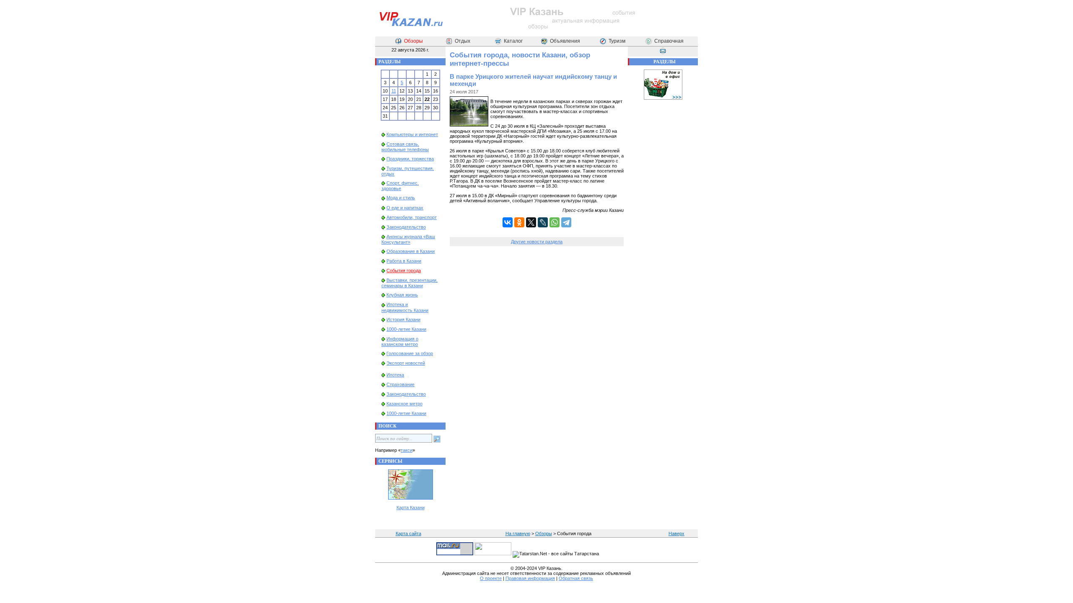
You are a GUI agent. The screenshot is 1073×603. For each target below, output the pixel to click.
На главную (517, 533)
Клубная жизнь (402, 294)
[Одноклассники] (519, 222)
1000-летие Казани (406, 329)
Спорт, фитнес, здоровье (400, 185)
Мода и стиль (400, 197)
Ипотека (395, 374)
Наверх (676, 533)
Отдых (462, 41)
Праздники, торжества (410, 158)
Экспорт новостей (405, 363)
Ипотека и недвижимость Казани (404, 307)
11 (393, 90)
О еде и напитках (404, 207)
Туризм (617, 41)
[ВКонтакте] (508, 222)
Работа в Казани (403, 260)
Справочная (669, 41)
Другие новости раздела (536, 241)
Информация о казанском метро (399, 341)
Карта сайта (408, 533)
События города (403, 270)
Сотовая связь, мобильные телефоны (405, 147)
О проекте (491, 578)
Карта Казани (411, 507)
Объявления (565, 41)
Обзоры (413, 41)
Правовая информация (530, 578)
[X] (531, 222)
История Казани (403, 319)
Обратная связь (576, 578)
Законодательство (406, 226)
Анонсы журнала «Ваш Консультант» (408, 239)
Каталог (513, 41)
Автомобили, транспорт (411, 217)
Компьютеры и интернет (412, 134)
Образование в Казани (410, 251)
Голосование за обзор (409, 353)
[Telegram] (566, 222)
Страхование (400, 384)
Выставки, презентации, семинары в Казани (409, 283)
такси (406, 450)
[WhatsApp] (554, 222)
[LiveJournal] (543, 222)
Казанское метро (404, 403)
